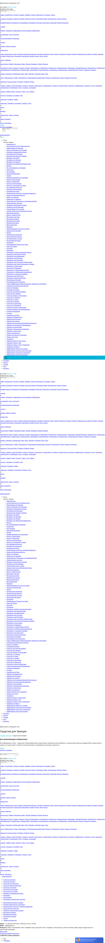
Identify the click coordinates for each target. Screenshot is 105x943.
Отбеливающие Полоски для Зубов (17, 244)
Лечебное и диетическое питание (17, 205)
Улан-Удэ (2, 95)
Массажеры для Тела (13, 217)
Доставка (6, 360)
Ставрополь (98, 86)
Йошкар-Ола (4, 50)
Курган (37, 56)
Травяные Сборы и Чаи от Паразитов (18, 345)
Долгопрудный (27, 31)
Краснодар (18, 56)
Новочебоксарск (44, 70)
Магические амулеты (13, 213)
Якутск (2, 123)
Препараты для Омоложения (15, 256)
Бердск (33, 19)
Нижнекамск (71, 68)
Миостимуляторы (12, 225)
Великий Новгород (5, 23)
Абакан (2, 15)
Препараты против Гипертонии (16, 278)
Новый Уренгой (73, 70)
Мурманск (34, 64)
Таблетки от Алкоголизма (14, 327)
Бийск (45, 19)
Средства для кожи (9, 882)
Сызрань (25, 88)
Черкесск (25, 103)
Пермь (16, 78)
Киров (56, 54)
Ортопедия (10, 242)
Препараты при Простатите (15, 276)
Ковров (68, 54)
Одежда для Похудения (14, 231)
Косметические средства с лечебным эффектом (21, 193)
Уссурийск (16, 95)
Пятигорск (74, 78)
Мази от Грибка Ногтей (13, 215)
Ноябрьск (93, 70)
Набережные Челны (6, 68)
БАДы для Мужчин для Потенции (17, 150)
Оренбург (31, 74)
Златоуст (2, 42)
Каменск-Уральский (24, 54)
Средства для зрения (9, 888)
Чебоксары (3, 103)
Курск (41, 56)
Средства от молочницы (14, 303)
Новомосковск (15, 70)
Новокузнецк (101, 68)
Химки (16, 99)
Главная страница (5, 736)
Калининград (9, 54)
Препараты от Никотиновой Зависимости (19, 272)
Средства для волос (9, 880)
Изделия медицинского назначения (17, 178)
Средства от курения (13, 301)
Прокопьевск (55, 78)
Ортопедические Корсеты (14, 237)
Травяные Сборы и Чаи (14, 343)
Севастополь (38, 86)
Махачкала (17, 64)
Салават (2, 86)
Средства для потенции (10, 889)
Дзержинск (9, 31)
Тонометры (10, 339)
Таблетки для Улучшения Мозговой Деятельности (22, 323)
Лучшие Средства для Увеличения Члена (19, 211)
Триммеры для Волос (13, 347)
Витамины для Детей (13, 158)
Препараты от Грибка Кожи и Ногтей (18, 270)
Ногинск (80, 70)
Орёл (26, 74)
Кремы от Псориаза (13, 197)
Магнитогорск (4, 64)
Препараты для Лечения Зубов (16, 254)
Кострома (3, 56)
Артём (33, 15)
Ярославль (8, 123)
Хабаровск (3, 99)
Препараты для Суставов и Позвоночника (19, 262)
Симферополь (79, 86)
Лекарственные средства (14, 203)
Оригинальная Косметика (14, 235)
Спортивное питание (13, 290)
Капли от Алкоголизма (13, 180)
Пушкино (67, 78)
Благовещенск (52, 19)
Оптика (9, 233)
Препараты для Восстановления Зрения (19, 252)
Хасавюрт (10, 99)
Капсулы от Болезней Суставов (16, 185)
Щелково (2, 111)
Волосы (9, 166)
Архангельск (39, 15)
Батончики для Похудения (14, 154)
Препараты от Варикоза (14, 268)
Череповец (18, 103)
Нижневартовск (62, 68)
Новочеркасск (53, 70)
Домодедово (36, 31)
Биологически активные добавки (16, 156)
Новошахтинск (63, 70)
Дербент (2, 31)
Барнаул (16, 19)
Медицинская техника (13, 221)
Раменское (3, 82)
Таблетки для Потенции (14, 319)
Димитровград (17, 31)
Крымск (32, 56)
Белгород (28, 19)
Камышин (34, 54)
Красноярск (25, 56)
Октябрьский (16, 74)
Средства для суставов (10, 891)
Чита (29, 103)
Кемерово (46, 54)
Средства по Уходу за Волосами (16, 307)
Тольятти (18, 92)
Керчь (52, 54)
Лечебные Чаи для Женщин (15, 207)
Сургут (20, 88)
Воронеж (65, 23)
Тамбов (8, 92)
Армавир (27, 15)
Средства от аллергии (13, 298)
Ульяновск (9, 95)
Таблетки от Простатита (14, 331)
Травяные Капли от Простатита (16, 341)
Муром (40, 64)
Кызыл (46, 56)
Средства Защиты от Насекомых (17, 296)
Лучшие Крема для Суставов (15, 209)
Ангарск (16, 15)
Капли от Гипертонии (13, 182)
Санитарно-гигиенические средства (17, 286)
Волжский (54, 23)
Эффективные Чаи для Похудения (17, 355)
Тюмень (32, 92)
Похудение (10, 250)
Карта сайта (3, 931)
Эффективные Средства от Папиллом (18, 353)
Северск (55, 86)
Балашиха (10, 19)
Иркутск (13, 46)
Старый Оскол (4, 88)
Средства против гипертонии (12, 886)
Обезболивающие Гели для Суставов (18, 229)
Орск (46, 74)
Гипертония (10, 170)
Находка (27, 68)
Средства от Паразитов (14, 305)
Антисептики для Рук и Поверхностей (18, 146)
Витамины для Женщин (14, 160)
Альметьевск (9, 15)
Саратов (30, 86)
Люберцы (8, 60)
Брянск (64, 19)
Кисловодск (62, 54)
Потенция (10, 248)
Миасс (23, 64)
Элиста (11, 115)
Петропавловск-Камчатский (36, 78)
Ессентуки (16, 34)
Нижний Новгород (81, 68)
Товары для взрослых (13, 333)
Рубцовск (20, 82)
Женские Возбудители (13, 174)
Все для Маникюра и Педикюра (16, 168)
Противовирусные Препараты (16, 282)
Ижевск (8, 46)
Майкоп (11, 64)
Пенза (2, 78)
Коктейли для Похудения (14, 189)
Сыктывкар (32, 88)
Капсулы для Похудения (14, 183)
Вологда (59, 23)
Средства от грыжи (12, 300)
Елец (10, 34)
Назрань (15, 68)
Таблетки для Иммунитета (14, 317)
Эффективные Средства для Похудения (19, 351)
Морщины (10, 227)
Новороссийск (25, 70)
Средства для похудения (10, 884)
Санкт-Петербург (16, 86)
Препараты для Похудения (15, 260)
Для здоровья (11, 172)
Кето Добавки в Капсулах (14, 187)
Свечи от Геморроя (12, 288)
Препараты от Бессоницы (14, 266)
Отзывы (5, 364)
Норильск (87, 70)
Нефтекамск (44, 68)
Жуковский (15, 38)
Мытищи (45, 64)
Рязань (32, 82)
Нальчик (21, 68)
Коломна (74, 54)
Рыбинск (26, 82)
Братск (59, 19)
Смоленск (87, 86)
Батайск (21, 19)
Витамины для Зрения (13, 162)
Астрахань (47, 15)
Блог (4, 366)
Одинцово (9, 74)
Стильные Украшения (13, 311)
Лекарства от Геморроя (14, 199)
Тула (27, 92)
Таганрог (2, 92)
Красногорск (10, 56)
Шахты (2, 107)
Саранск (25, 86)
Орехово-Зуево (40, 74)
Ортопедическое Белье (14, 241)
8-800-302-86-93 (5, 135)
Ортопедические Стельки (14, 239)
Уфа (21, 95)
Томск (23, 92)
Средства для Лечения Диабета (16, 292)
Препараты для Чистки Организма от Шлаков (20, 264)
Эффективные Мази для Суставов (17, 349)
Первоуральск (8, 78)
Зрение (9, 176)
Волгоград (39, 23)
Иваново (2, 46)
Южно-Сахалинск (5, 119)
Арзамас (21, 15)
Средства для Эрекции (14, 294)
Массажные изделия (13, 219)
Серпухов (71, 86)
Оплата (5, 362)
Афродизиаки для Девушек (15, 148)
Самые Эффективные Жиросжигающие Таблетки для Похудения (26, 284)
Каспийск (40, 54)
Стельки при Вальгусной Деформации (18, 309)
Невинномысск (35, 68)
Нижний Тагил (92, 68)
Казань (2, 54)
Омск (22, 74)
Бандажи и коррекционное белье (17, 152)
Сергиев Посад (63, 86)
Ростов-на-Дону (12, 82)
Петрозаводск (22, 78)
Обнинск (2, 74)
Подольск (48, 78)
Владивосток (16, 23)
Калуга (15, 54)
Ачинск (53, 15)
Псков (62, 78)
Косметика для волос (13, 191)
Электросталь (4, 115)
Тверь (13, 92)
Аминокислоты (11, 144)
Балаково (3, 19)
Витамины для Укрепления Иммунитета (19, 164)
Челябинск (10, 103)
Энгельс (16, 115)
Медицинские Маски (13, 223)
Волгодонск (46, 23)
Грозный (2, 27)
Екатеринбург (4, 34)
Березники (39, 19)
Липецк (2, 60)
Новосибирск (34, 70)
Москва (28, 64)
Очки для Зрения (12, 246)
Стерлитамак (13, 88)
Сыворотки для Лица (13, 315)
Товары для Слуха (12, 337)
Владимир (32, 23)
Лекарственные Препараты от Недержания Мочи (22, 201)
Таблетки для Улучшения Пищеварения (19, 325)
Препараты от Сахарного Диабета (17, 274)
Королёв (100, 54)
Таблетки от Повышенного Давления (18, 329)
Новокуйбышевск (5, 70)
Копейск (94, 54)
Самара (8, 86)
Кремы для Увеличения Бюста (16, 195)
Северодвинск (47, 86)
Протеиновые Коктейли (14, 280)
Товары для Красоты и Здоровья (17, 335)
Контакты (6, 368)
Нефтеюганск (52, 68)
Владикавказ (24, 23)
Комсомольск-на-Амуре (84, 54)
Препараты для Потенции (14, 258)
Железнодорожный (6, 38)
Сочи (92, 86)
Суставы (9, 313)
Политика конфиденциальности (9, 933)
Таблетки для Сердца (13, 321)
